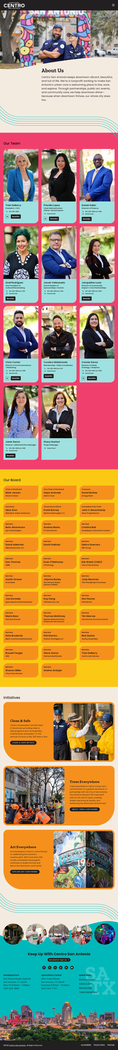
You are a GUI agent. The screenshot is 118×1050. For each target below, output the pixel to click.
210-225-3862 (14, 211)
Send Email (51, 214)
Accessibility (86, 1045)
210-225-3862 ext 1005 (17, 371)
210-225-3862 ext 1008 (93, 371)
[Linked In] (7, 216)
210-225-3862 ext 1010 (55, 291)
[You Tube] (72, 967)
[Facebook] (44, 967)
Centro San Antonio (17, 1045)
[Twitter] (49, 967)
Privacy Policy (99, 1045)
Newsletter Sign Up (58, 959)
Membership (85, 987)
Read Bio (15, 216)
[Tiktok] (60, 967)
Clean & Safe (85, 983)
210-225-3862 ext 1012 (17, 291)
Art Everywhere (86, 979)
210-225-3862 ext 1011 (55, 368)
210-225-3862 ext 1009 (93, 291)
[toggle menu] (113, 5)
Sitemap (111, 1045)
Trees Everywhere (88, 992)
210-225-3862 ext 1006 (93, 211)
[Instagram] (55, 967)
